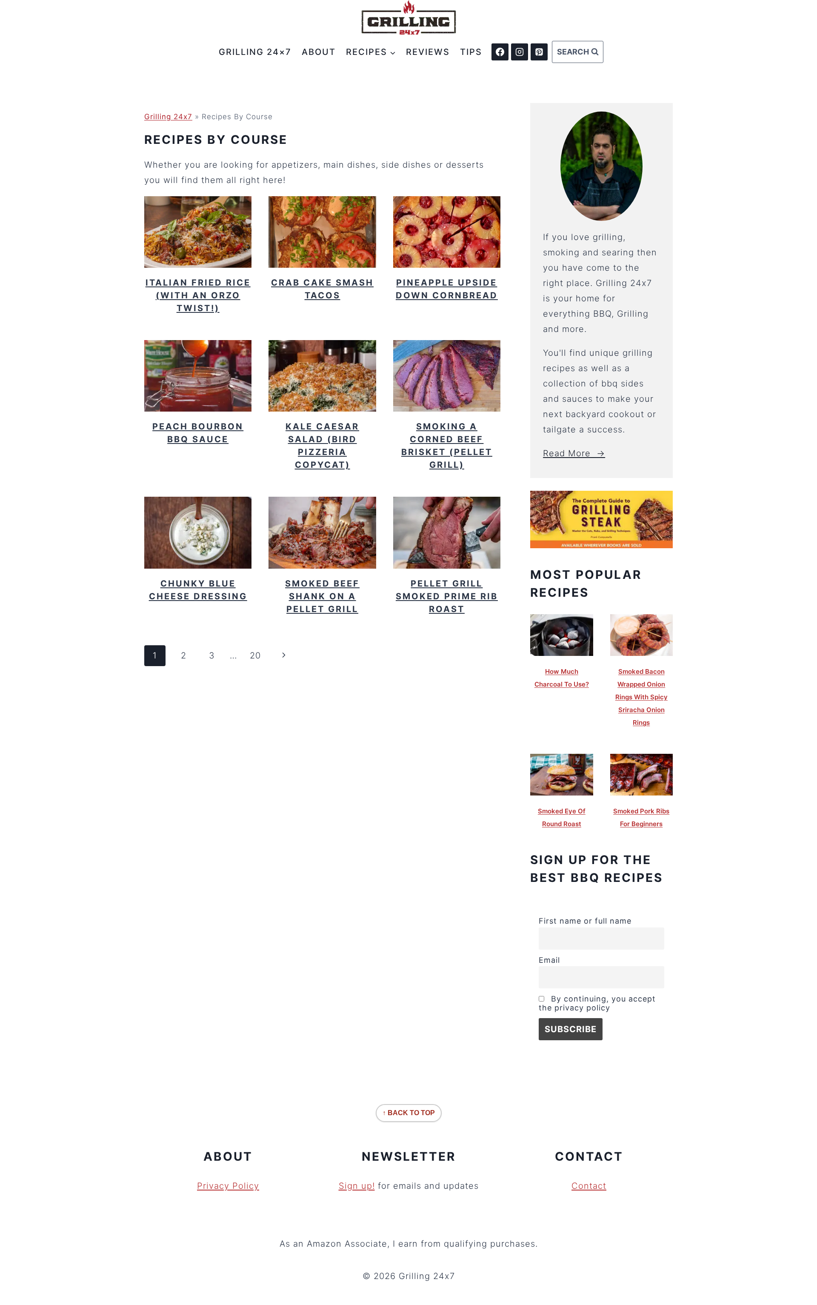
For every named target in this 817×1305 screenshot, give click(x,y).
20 (255, 655)
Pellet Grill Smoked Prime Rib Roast (447, 596)
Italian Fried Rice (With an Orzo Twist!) (198, 295)
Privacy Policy (228, 1186)
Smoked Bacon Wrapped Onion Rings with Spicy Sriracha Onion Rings (641, 697)
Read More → (574, 453)
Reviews (428, 52)
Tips (471, 52)
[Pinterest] (539, 51)
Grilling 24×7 (255, 52)
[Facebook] (499, 51)
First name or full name (585, 920)
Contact (588, 1186)
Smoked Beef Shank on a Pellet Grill (322, 596)
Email (549, 960)
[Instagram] (519, 51)
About (319, 52)
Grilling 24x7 (168, 116)
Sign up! (357, 1186)
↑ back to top (409, 1112)
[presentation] (197, 232)
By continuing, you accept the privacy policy (597, 1003)
